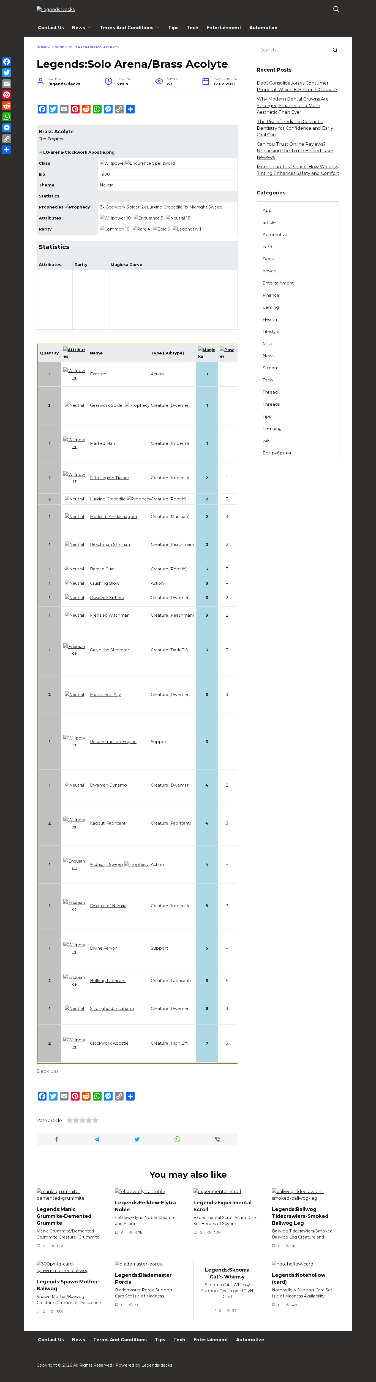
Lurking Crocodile (164, 207)
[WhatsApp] (6, 116)
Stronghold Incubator (112, 1008)
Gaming (271, 307)
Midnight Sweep (205, 207)
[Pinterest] (6, 94)
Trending (272, 428)
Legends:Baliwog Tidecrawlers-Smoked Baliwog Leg (300, 1216)
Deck (268, 258)
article (269, 222)
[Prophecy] (77, 207)
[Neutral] (175, 218)
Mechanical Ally (105, 694)
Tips (173, 27)
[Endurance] (138, 163)
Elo (42, 174)
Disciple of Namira (108, 905)
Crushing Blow (104, 583)
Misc (267, 343)
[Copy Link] (6, 138)
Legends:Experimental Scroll (223, 1206)
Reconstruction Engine (113, 741)
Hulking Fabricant (108, 980)
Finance (271, 295)
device (269, 270)
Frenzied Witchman (110, 615)
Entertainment (224, 27)
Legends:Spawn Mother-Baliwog (68, 1285)
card (267, 246)
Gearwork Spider (123, 207)
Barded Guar (102, 569)
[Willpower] (112, 163)
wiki (266, 440)
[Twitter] (6, 72)
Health (270, 319)
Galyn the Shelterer (109, 649)
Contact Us (51, 27)
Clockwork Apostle (109, 1043)
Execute (98, 374)
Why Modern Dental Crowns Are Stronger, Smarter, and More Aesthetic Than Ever (293, 105)
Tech (192, 27)
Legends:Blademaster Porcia (143, 1278)
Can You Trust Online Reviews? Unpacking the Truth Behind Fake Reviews (295, 151)
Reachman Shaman (110, 544)
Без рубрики (277, 453)
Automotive (263, 27)
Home (42, 47)
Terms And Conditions (126, 27)
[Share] (6, 149)
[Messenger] (6, 127)
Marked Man (102, 443)
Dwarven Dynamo (108, 785)
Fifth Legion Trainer (109, 477)
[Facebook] (6, 61)
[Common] (112, 229)
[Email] (6, 83)
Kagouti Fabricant (108, 823)
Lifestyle (271, 331)
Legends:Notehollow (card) (298, 1278)
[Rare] (139, 229)
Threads (271, 404)
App (267, 210)
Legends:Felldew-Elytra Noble (145, 1206)
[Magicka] (207, 356)
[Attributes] (74, 356)
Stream (271, 367)
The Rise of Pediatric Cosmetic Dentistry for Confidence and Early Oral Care (295, 128)
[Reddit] (6, 105)
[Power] (227, 356)
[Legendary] (185, 229)
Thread (270, 392)
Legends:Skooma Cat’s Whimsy (227, 1273)
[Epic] (159, 229)
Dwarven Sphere (107, 597)
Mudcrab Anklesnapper (113, 516)
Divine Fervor (103, 948)
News (78, 27)
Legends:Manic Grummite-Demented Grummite (64, 1216)
